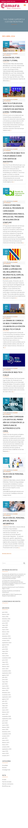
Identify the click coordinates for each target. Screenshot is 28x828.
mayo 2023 (5, 662)
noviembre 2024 (6, 638)
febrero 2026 (5, 614)
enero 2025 (5, 634)
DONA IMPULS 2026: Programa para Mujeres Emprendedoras (12, 595)
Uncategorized (6, 770)
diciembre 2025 (6, 619)
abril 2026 (4, 612)
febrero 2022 (5, 688)
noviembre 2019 (6, 734)
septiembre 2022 (6, 673)
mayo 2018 (5, 751)
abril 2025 (4, 627)
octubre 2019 (5, 736)
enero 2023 (5, 668)
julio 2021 (4, 701)
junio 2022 (5, 679)
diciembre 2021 (6, 692)
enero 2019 (5, 744)
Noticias (4, 767)
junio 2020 (5, 721)
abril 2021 (4, 708)
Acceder (4, 779)
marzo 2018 (5, 753)
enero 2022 (5, 690)
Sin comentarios (7, 55)
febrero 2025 (5, 632)
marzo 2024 (5, 655)
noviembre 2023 (6, 658)
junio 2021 (5, 703)
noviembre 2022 (6, 671)
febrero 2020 (5, 727)
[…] (9, 80)
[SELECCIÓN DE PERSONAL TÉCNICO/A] (14, 462)
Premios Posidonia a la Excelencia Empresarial (11, 591)
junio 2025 (5, 623)
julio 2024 (4, 647)
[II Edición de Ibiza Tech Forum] (14, 360)
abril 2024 (4, 653)
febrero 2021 (5, 712)
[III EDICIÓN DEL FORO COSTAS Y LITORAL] (14, 46)
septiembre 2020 (6, 718)
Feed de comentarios (7, 784)
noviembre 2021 (6, 695)
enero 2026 (5, 616)
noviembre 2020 (6, 716)
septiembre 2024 (6, 642)
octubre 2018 (5, 747)
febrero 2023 (5, 666)
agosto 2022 (5, 675)
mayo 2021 (5, 705)
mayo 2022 (5, 682)
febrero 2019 (5, 742)
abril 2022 (4, 684)
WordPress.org (6, 786)
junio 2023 (5, 660)
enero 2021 (5, 714)
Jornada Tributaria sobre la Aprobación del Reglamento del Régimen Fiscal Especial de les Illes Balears (13, 272)
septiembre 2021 (6, 697)
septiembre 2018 (6, 749)
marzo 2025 (5, 629)
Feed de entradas (6, 782)
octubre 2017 (5, 755)
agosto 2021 (5, 699)
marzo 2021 (5, 710)
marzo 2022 (5, 686)
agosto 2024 (5, 645)
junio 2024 (5, 649)
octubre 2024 (5, 640)
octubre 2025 (5, 621)
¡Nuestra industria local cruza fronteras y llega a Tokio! (13, 587)
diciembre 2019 (6, 731)
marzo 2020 (5, 725)
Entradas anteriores (6, 553)
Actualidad (15, 53)
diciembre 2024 (6, 636)
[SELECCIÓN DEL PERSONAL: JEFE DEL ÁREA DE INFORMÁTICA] (14, 506)
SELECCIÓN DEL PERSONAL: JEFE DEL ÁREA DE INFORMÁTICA (14, 521)
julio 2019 (4, 738)
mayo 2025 (5, 625)
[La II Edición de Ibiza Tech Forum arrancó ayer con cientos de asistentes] (14, 141)
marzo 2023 (5, 664)
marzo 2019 (5, 740)
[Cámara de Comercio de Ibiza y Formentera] (11, 5)
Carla (5, 53)
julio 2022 (4, 677)
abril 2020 (4, 723)
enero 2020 (5, 729)
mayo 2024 (5, 651)
